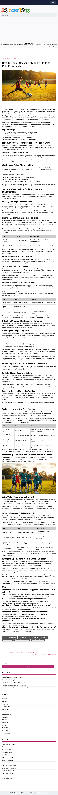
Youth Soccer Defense (38, 640)
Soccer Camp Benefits (8, 757)
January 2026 (5, 709)
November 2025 (6, 714)
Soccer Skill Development (10, 58)
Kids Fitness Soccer (7, 749)
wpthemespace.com (43, 792)
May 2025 (4, 725)
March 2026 (5, 704)
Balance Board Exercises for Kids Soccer (13, 677)
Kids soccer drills (7, 640)
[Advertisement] (29, 29)
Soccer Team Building (8, 770)
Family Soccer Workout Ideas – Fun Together (14, 685)
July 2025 (4, 720)
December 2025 (6, 712)
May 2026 (4, 701)
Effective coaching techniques (39, 637)
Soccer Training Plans (8, 773)
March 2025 (5, 730)
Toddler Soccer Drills (7, 776)
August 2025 (5, 717)
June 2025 (5, 722)
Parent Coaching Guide (8, 754)
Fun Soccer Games (7, 747)
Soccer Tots (17, 792)
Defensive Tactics (23, 637)
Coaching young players (9, 637)
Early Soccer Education (8, 744)
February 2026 (6, 706)
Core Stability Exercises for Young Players (13, 682)
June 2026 (5, 698)
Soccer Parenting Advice (8, 762)
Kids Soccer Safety (7, 752)
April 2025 (5, 728)
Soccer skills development (22, 640)
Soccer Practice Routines (9, 765)
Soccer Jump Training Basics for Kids (12, 680)
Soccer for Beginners (7, 760)
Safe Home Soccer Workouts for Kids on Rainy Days (16, 687)
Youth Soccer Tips (7, 778)
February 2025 (6, 733)
